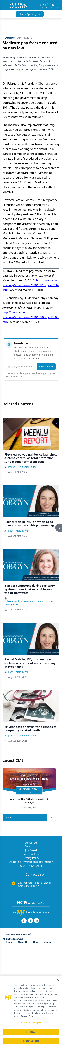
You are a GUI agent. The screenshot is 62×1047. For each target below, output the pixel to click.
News (36, 942)
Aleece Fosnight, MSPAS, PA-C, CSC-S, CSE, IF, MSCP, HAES (29, 603)
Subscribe (44, 366)
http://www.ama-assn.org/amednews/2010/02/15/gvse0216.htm (31, 285)
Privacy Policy (31, 858)
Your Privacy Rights (31, 865)
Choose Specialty (28, 14)
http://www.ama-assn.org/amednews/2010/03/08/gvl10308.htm (31, 317)
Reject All (31, 1031)
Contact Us (31, 846)
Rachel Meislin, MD (18, 530)
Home (9, 942)
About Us (23, 942)
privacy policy (15, 376)
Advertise (31, 842)
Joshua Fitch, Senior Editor (22, 466)
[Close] (58, 980)
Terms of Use (31, 854)
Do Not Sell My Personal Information (31, 862)
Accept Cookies (31, 1040)
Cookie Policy (27, 1016)
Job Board (31, 850)
